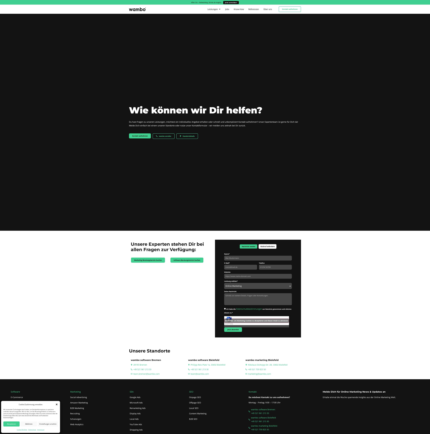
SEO (191, 391)
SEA (132, 391)
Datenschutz (32, 430)
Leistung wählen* (231, 281)
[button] (57, 404)
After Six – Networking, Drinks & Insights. (214, 2)
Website (227, 272)
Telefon (262, 263)
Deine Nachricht (230, 292)
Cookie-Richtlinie (22, 430)
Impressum (40, 430)
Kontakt (253, 391)
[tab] (248, 246)
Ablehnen (28, 424)
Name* (227, 254)
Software (15, 391)
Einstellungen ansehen (48, 424)
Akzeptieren (11, 424)
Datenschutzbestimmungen (249, 309)
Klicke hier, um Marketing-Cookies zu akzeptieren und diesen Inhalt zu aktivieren (256, 321)
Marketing (75, 391)
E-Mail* (227, 263)
